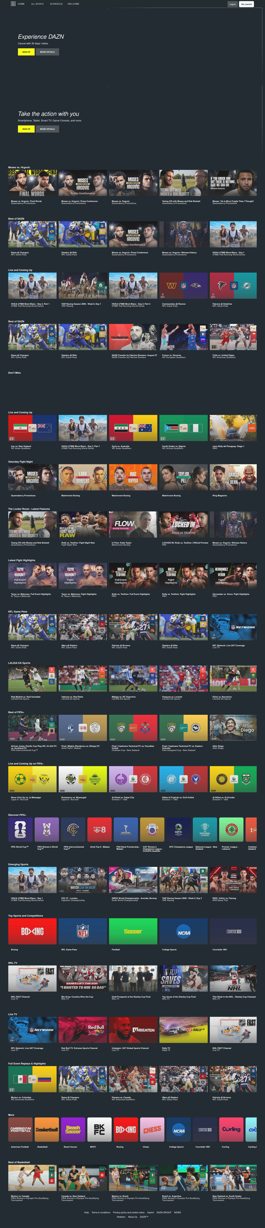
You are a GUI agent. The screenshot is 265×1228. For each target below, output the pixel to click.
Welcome (73, 4)
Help (86, 1212)
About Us (132, 1216)
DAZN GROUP (164, 1212)
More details (47, 52)
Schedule (56, 4)
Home (21, 4)
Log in (233, 4)
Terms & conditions (101, 1212)
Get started (246, 4)
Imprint (150, 1212)
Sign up (26, 52)
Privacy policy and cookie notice (129, 1212)
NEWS (177, 1212)
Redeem (121, 1216)
